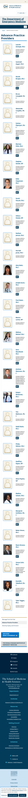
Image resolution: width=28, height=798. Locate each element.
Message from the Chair (8, 619)
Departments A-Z (14, 695)
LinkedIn (14, 668)
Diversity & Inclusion (14, 745)
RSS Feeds (15, 671)
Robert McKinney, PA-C (19, 394)
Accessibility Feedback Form (14, 719)
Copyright (14, 779)
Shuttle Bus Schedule (14, 738)
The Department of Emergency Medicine (14, 20)
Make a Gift (15, 755)
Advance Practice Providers (10, 622)
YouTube (14, 665)
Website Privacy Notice (17, 790)
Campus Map (13, 729)
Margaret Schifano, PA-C (20, 513)
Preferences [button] (4, 795)
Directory (14, 726)
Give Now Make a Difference (9, 634)
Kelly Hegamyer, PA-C (19, 181)
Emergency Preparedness (14, 712)
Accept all (22, 795)
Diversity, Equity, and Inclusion (10, 625)
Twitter (15, 658)
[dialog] (14, 792)
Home (3, 30)
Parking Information (14, 735)
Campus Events (14, 731)
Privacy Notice (14, 782)
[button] (17, 56)
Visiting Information (14, 733)
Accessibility (14, 717)
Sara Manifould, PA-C (19, 352)
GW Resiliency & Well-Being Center (14, 748)
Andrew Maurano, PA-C (20, 371)
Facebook (14, 654)
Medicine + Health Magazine (15, 762)
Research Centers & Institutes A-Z (14, 702)
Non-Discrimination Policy (14, 714)
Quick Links (22, 13)
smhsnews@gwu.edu (14, 688)
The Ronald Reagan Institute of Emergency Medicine (14, 644)
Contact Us (15, 759)
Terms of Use (14, 786)
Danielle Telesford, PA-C (20, 583)
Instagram (15, 661)
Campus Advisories (14, 710)
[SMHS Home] (12, 7)
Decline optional (13, 795)
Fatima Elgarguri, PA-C (20, 125)
